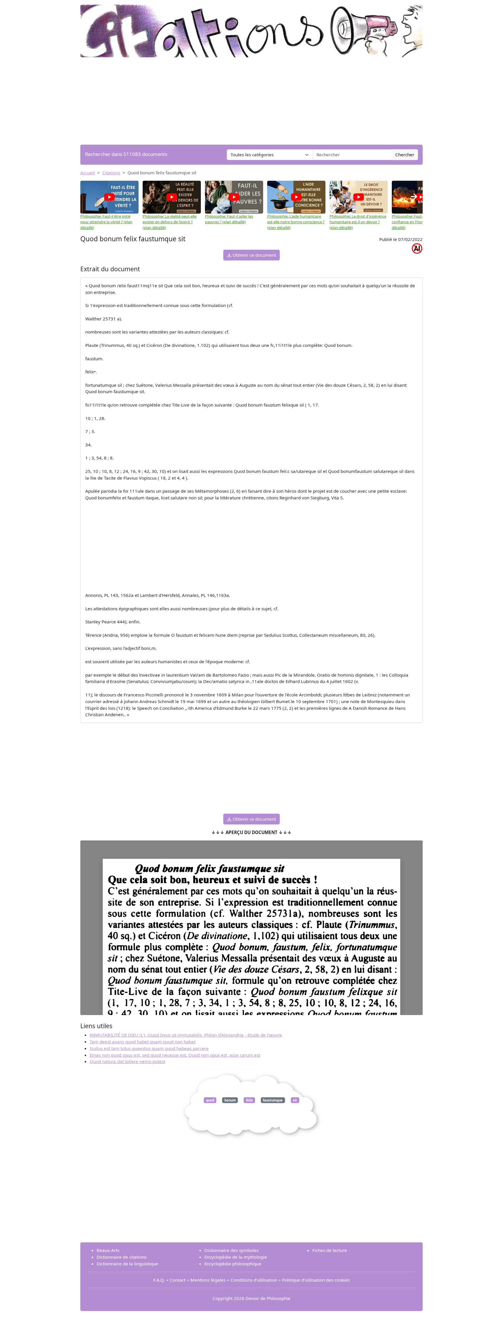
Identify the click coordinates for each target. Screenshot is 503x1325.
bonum (230, 1100)
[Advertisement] (251, 101)
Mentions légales (208, 1280)
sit (295, 1100)
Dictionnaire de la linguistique (127, 1264)
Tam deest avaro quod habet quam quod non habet (143, 1041)
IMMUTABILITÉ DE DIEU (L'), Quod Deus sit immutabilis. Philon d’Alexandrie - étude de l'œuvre (186, 1035)
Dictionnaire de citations (121, 1257)
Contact (177, 1280)
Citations (111, 172)
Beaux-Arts (108, 1250)
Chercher (404, 154)
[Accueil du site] (251, 28)
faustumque (273, 1100)
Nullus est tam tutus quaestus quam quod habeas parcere (149, 1048)
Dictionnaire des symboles (231, 1250)
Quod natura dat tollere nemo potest (127, 1061)
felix (249, 1100)
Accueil (87, 172)
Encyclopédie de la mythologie (235, 1257)
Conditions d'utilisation (254, 1280)
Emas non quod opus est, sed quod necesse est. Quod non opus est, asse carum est (175, 1055)
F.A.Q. (159, 1280)
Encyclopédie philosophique (232, 1264)
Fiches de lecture (329, 1250)
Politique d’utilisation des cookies (316, 1280)
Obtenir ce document (253, 255)
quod (210, 1100)
